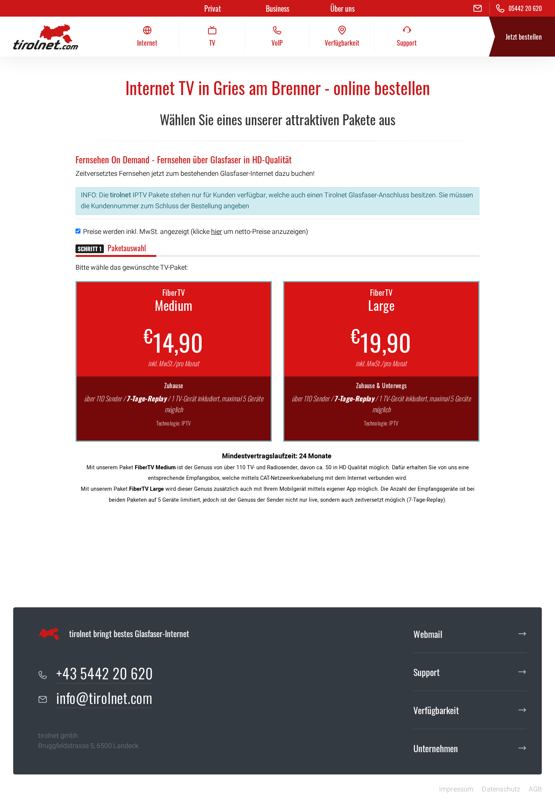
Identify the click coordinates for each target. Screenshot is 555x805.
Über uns (342, 8)
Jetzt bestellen (524, 36)
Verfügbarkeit (436, 710)
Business (277, 8)
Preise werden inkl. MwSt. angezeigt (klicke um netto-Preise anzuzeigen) (195, 232)
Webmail (427, 634)
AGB (535, 789)
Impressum (456, 789)
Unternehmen (435, 748)
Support (426, 672)
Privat (212, 8)
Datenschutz (501, 789)
